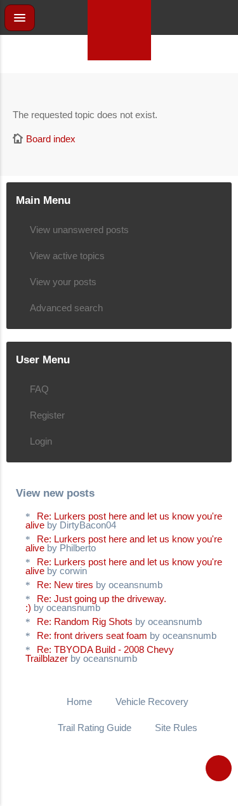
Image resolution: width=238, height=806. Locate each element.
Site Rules (176, 727)
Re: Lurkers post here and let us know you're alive (123, 520)
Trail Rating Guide (94, 727)
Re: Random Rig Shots (85, 621)
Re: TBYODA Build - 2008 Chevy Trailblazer (99, 654)
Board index (51, 138)
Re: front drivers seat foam (92, 635)
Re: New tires (65, 584)
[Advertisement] (119, 89)
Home (79, 701)
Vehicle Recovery (152, 701)
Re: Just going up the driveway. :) (95, 603)
